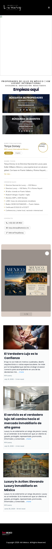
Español (8, 153)
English (17, 153)
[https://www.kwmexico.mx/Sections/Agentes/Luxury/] (26, 124)
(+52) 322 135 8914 (15, 223)
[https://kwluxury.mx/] (13, 7)
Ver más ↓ (7, 174)
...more (21, 372)
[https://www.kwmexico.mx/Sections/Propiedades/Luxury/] (26, 103)
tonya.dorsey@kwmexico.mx (19, 228)
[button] (48, 8)
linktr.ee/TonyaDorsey (16, 233)
